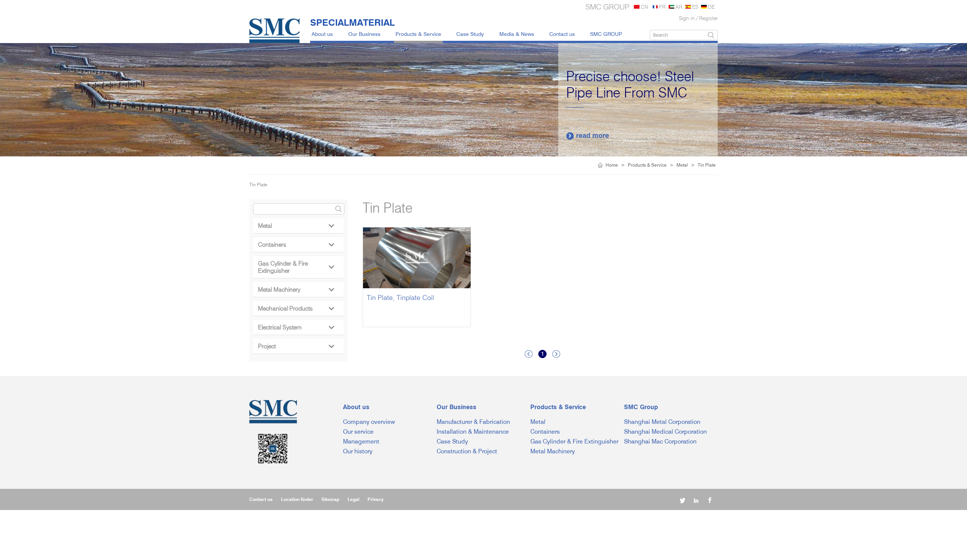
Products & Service (418, 34)
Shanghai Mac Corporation (660, 441)
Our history (357, 451)
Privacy (375, 499)
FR (662, 6)
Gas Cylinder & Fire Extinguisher (296, 267)
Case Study (470, 34)
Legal (353, 499)
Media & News (516, 34)
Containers (296, 244)
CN (644, 6)
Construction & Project (467, 451)
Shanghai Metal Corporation (662, 421)
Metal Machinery (296, 289)
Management (361, 441)
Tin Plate (707, 165)
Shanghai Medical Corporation (665, 431)
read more (588, 135)
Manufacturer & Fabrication (473, 421)
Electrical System (296, 327)
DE (711, 6)
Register (708, 18)
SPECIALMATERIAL (352, 22)
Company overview (369, 421)
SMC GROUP (606, 34)
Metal (682, 165)
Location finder (297, 499)
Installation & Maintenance (473, 431)
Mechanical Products (296, 308)
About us (322, 34)
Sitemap (330, 499)
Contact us (562, 34)
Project (296, 346)
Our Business (364, 34)
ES (695, 6)
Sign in (687, 18)
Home (612, 165)
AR (678, 6)
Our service (358, 431)
